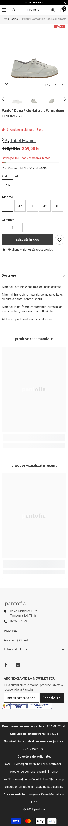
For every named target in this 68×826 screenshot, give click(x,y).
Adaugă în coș (27, 239)
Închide (64, 2)
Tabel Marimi (23, 140)
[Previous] (55, 85)
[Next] (62, 85)
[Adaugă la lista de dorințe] (59, 240)
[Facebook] (5, 664)
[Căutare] (14, 10)
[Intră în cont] (53, 10)
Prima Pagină (10, 18)
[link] (34, 437)
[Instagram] (17, 664)
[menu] (4, 10)
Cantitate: (8, 220)
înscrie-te (51, 698)
